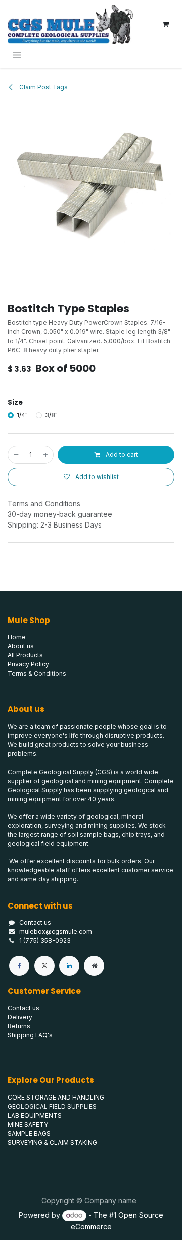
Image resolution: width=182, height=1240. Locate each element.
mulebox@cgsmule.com (55, 931)
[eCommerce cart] (165, 24)
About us (21, 646)
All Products (25, 655)
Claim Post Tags (43, 87)
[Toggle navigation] (17, 54)
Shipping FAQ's (30, 1035)
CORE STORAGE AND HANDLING (56, 1097)
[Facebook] (19, 966)
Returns (19, 1026)
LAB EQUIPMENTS (35, 1115)
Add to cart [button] (121, 454)
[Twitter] (44, 966)
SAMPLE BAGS (29, 1133)
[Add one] (46, 454)
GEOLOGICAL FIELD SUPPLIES (52, 1106)
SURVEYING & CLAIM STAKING (52, 1143)
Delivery (20, 1017)
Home (17, 637)
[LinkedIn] (69, 966)
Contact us (35, 922)
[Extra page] (94, 966)
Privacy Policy (28, 664)
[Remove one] (15, 454)
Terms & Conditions (37, 673)
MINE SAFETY (28, 1124)
